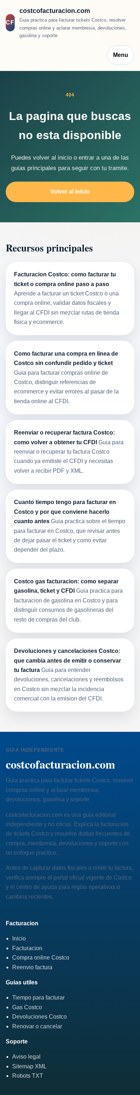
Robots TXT (27, 1076)
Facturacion (27, 948)
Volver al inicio (70, 191)
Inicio (19, 938)
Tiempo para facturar (38, 997)
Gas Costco (27, 1007)
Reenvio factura (32, 967)
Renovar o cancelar (37, 1026)
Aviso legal (26, 1057)
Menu (120, 55)
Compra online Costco (40, 957)
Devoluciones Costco (39, 1017)
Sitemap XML (29, 1066)
